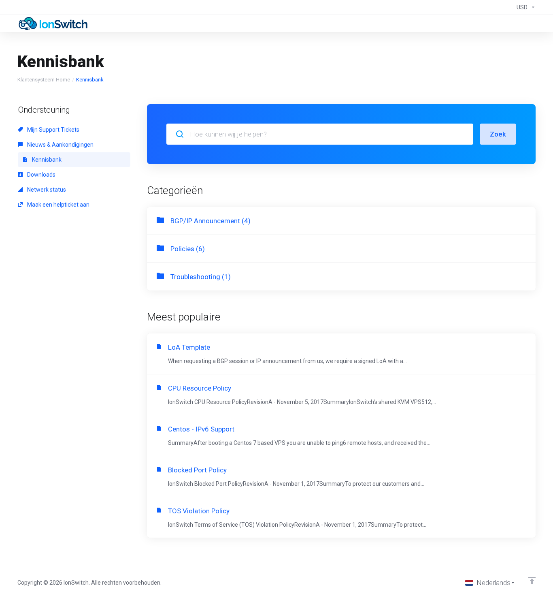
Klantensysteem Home (43, 80)
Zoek (498, 134)
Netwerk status (46, 189)
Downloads (40, 174)
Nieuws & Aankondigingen (60, 144)
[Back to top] (532, 580)
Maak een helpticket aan (57, 204)
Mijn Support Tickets (52, 129)
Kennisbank (46, 159)
